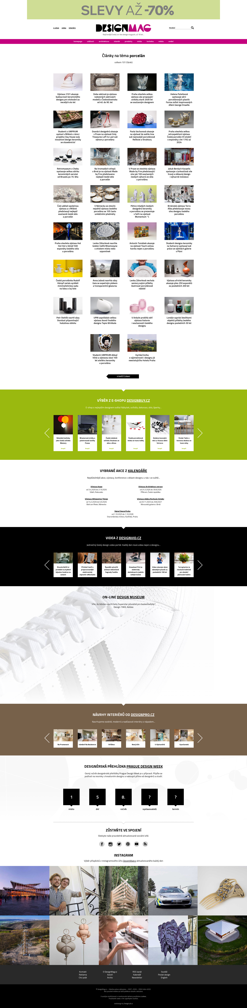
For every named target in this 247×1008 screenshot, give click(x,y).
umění (170, 41)
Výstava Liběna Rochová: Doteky (150, 499)
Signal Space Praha (122, 511)
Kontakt (83, 971)
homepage (78, 41)
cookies (143, 996)
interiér (117, 41)
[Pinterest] (128, 844)
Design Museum (131, 597)
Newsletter (137, 977)
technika (150, 41)
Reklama (83, 974)
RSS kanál (137, 971)
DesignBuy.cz (138, 400)
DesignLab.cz (128, 1003)
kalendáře (137, 470)
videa (64, 28)
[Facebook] (101, 844)
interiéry (72, 28)
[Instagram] (110, 844)
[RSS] (145, 844)
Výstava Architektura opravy (150, 486)
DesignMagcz (129, 860)
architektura (104, 41)
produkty (128, 41)
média (161, 41)
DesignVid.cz (130, 538)
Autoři (110, 974)
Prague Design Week (144, 766)
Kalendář (137, 974)
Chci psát (83, 977)
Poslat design (164, 974)
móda (139, 41)
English (164, 977)
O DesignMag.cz (110, 971)
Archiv (110, 977)
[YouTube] (136, 844)
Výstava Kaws (96, 486)
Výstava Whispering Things (96, 499)
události (90, 41)
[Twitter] (119, 844)
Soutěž (164, 971)
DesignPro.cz (142, 714)
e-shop (56, 28)
